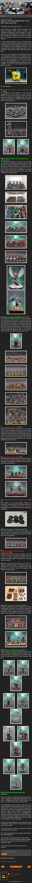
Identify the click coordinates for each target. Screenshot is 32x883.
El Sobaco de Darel (14, 874)
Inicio (16, 866)
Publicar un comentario (8, 861)
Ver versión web (16, 869)
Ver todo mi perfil (12, 876)
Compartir (4, 854)
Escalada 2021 (26, 26)
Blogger (21, 881)
